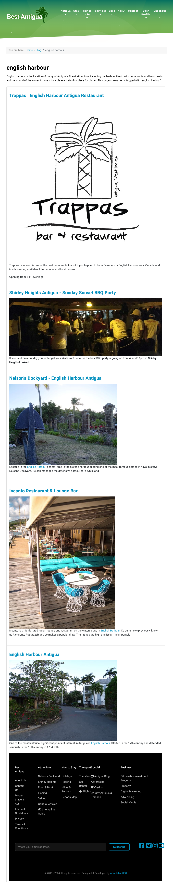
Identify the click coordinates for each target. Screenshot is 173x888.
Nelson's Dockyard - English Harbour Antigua (55, 378)
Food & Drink (45, 787)
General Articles (47, 804)
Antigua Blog (102, 776)
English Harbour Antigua (34, 654)
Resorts (66, 782)
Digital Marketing (131, 791)
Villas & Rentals (66, 789)
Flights (87, 791)
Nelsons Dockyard (49, 776)
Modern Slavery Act (19, 800)
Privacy (19, 819)
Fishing (42, 793)
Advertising (97, 782)
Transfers (85, 776)
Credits (98, 787)
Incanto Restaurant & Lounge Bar (43, 491)
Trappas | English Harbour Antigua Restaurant (56, 95)
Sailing (42, 798)
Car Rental (83, 784)
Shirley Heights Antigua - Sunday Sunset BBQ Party (62, 292)
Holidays (67, 776)
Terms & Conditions (21, 826)
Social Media (128, 802)
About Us (20, 780)
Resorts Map (69, 797)
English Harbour (36, 467)
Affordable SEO (118, 873)
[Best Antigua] (27, 14)
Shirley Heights (47, 782)
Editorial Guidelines (21, 811)
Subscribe (119, 847)
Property (126, 786)
